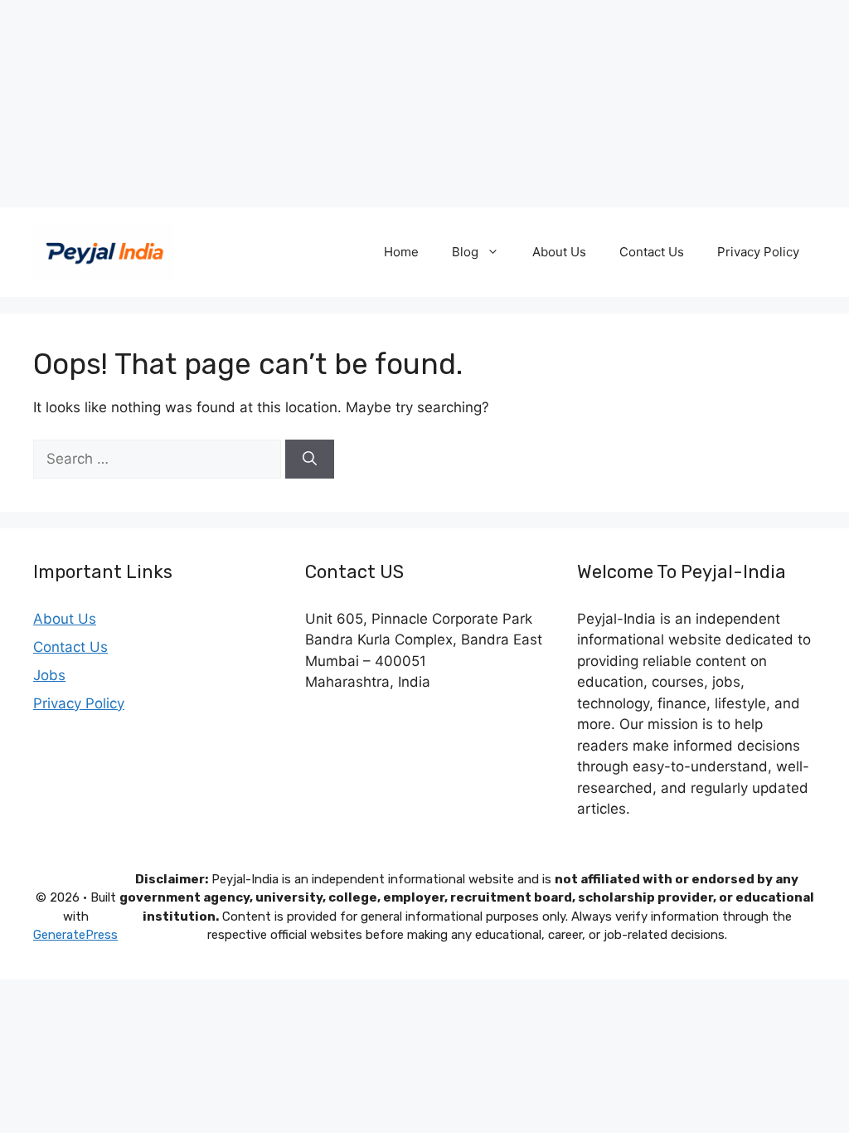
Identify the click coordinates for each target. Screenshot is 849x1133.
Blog (465, 252)
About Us (559, 252)
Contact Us (651, 252)
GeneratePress (75, 934)
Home (401, 252)
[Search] (309, 459)
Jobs (49, 675)
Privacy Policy (758, 252)
